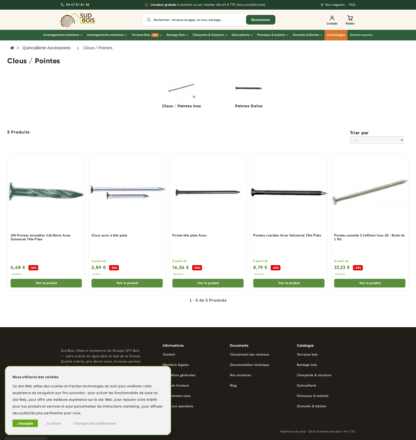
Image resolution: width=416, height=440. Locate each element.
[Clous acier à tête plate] (127, 192)
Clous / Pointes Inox (181, 106)
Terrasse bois (307, 354)
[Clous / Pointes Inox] (181, 88)
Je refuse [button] (53, 423)
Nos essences (240, 375)
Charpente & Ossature (208, 35)
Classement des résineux (249, 354)
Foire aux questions (178, 406)
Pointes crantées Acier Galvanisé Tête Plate (287, 235)
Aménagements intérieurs (61, 35)
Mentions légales (176, 365)
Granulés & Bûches (306, 35)
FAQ (352, 5)
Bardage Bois (176, 35)
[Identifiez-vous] (332, 19)
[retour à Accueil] (12, 48)
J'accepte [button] (25, 423)
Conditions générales (179, 375)
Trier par (359, 132)
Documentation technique (249, 365)
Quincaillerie (240, 35)
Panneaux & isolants (313, 396)
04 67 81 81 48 (77, 5)
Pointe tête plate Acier (189, 235)
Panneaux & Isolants (271, 35)
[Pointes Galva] (249, 88)
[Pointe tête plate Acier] (208, 192)
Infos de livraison (176, 385)
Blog (233, 385)
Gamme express (361, 35)
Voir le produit (46, 283)
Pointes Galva (249, 106)
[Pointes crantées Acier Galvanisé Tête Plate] (288, 192)
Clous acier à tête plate (109, 235)
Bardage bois (307, 365)
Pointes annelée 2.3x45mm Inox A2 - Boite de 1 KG (369, 237)
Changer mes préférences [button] (94, 423)
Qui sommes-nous (177, 396)
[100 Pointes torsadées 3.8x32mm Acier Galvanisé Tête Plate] (46, 192)
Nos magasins (335, 5)
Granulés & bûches (311, 406)
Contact (169, 354)
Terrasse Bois (144, 35)
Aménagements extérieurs (105, 35)
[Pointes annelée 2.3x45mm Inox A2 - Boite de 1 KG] (369, 192)
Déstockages (336, 35)
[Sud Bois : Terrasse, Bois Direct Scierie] (78, 20)
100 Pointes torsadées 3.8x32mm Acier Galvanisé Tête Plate (41, 237)
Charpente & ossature (314, 375)
